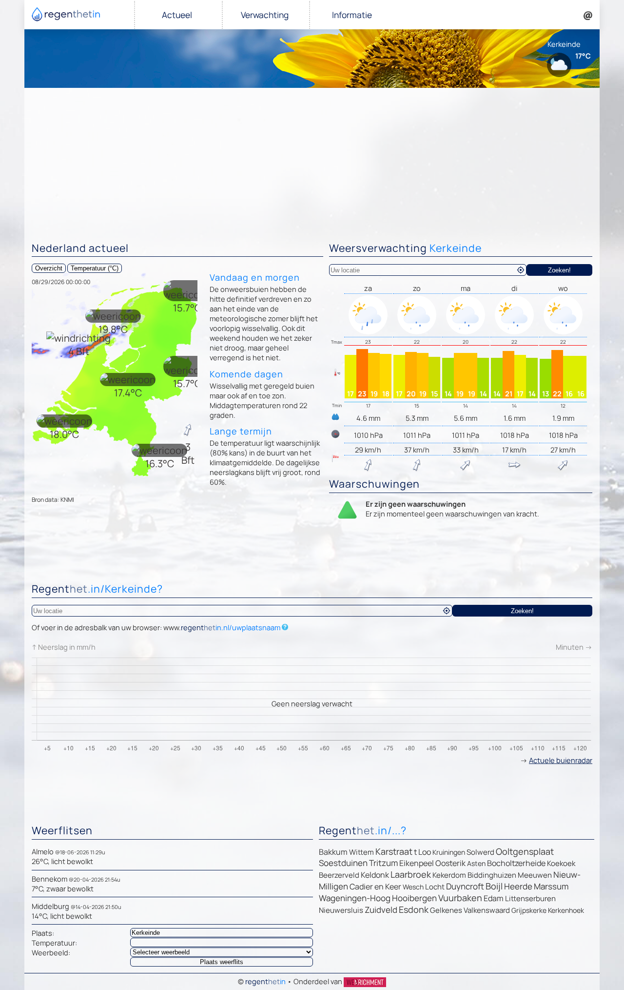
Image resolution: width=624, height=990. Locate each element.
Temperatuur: (54, 943)
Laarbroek (410, 874)
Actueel (177, 15)
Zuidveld (381, 909)
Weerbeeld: (51, 952)
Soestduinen (343, 862)
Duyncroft (465, 886)
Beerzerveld (339, 875)
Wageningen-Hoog (354, 898)
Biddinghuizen (492, 875)
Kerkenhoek (566, 910)
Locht (435, 887)
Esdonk (414, 909)
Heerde (518, 886)
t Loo (422, 851)
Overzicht (48, 268)
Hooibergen (414, 898)
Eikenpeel (416, 863)
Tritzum (383, 862)
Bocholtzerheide (516, 863)
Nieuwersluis (341, 910)
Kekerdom (449, 875)
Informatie (352, 15)
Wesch (413, 886)
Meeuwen (535, 875)
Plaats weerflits (221, 962)
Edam (494, 898)
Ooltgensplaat (525, 851)
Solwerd (480, 852)
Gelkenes (446, 910)
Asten (476, 863)
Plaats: (43, 933)
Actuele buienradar (560, 760)
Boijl (494, 886)
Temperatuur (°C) (94, 268)
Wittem (361, 852)
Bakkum (333, 851)
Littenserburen (530, 898)
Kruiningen (448, 852)
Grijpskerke (528, 910)
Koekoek (561, 863)
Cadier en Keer (375, 886)
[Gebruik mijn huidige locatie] (520, 270)
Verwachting (265, 15)
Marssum (551, 886)
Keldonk (375, 874)
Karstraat (393, 851)
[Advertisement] (312, 161)
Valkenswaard (487, 910)
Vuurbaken (460, 898)
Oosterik (450, 863)
